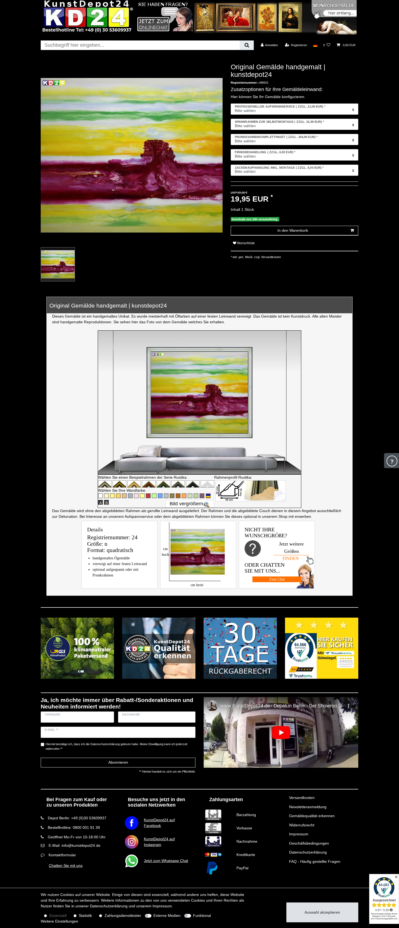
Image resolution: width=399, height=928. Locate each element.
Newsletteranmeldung (308, 807)
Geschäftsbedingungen (309, 843)
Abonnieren (118, 762)
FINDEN (291, 558)
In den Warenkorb (292, 230)
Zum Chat (277, 579)
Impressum (298, 834)
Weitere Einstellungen (59, 921)
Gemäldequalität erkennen (312, 816)
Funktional (202, 915)
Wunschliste (245, 243)
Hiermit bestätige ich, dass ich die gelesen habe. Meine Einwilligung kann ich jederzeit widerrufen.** (116, 746)
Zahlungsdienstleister (122, 915)
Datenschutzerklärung (308, 852)
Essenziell (57, 915)
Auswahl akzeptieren (322, 912)
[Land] (315, 45)
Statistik (85, 915)
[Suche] (247, 45)
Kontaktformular (62, 855)
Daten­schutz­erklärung (109, 906)
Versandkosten (302, 797)
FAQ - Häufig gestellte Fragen (314, 861)
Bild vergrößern (186, 503)
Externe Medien (166, 915)
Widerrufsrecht (301, 825)
